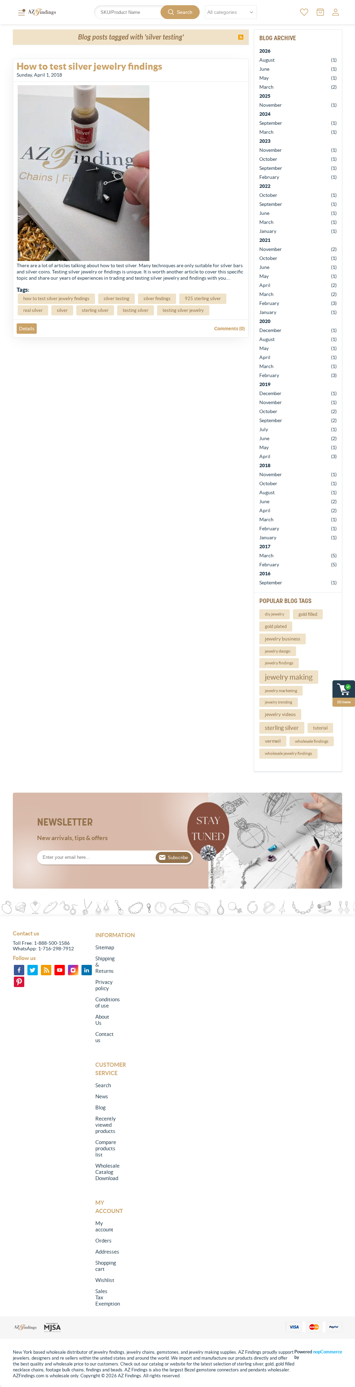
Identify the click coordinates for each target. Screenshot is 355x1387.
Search (184, 12)
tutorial (320, 728)
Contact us (103, 1037)
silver (62, 310)
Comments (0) (229, 328)
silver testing (116, 298)
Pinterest (19, 982)
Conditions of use (103, 1002)
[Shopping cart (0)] (320, 12)
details (26, 328)
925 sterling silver (203, 298)
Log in (335, 12)
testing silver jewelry (183, 310)
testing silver (135, 310)
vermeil (273, 741)
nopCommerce (327, 1351)
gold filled (307, 614)
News (101, 1096)
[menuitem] (103, 947)
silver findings (157, 298)
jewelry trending (278, 702)
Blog (100, 1107)
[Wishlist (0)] (304, 12)
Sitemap (103, 947)
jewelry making (289, 677)
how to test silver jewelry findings (56, 298)
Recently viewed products (103, 1125)
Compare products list (103, 1148)
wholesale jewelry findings (288, 753)
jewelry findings (279, 663)
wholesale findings (311, 741)
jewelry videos (280, 714)
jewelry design (278, 651)
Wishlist (103, 1280)
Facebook (19, 970)
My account (103, 1226)
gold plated (276, 626)
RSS (240, 37)
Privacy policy (103, 985)
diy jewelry (274, 614)
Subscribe (178, 857)
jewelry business (282, 639)
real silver (33, 310)
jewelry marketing (281, 690)
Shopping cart (103, 1266)
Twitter (32, 970)
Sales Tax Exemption (103, 1297)
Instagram (73, 970)
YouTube (59, 970)
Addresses (103, 1252)
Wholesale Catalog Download (103, 1172)
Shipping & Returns (103, 965)
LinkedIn (86, 970)
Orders (103, 1241)
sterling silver (282, 728)
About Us (102, 1020)
